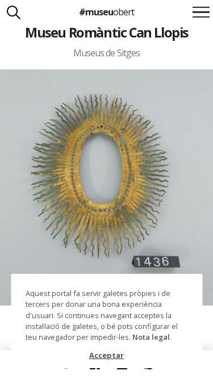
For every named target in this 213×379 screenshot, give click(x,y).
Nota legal (151, 337)
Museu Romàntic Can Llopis (106, 32)
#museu (106, 12)
